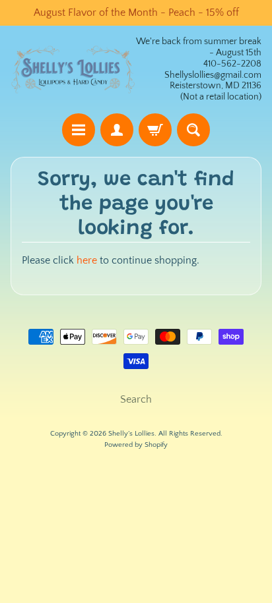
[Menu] (78, 129)
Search (136, 399)
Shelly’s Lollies (131, 434)
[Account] (116, 129)
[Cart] (155, 129)
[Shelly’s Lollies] (73, 69)
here (87, 260)
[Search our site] (193, 129)
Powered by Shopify (136, 445)
